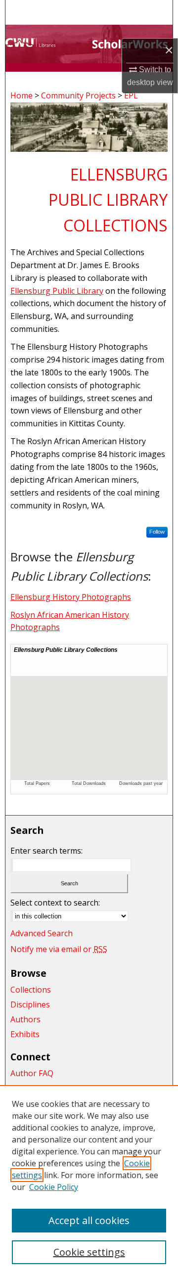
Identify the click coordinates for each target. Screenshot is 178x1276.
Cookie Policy (53, 1187)
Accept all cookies (89, 1220)
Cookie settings (89, 1252)
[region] (89, 1180)
